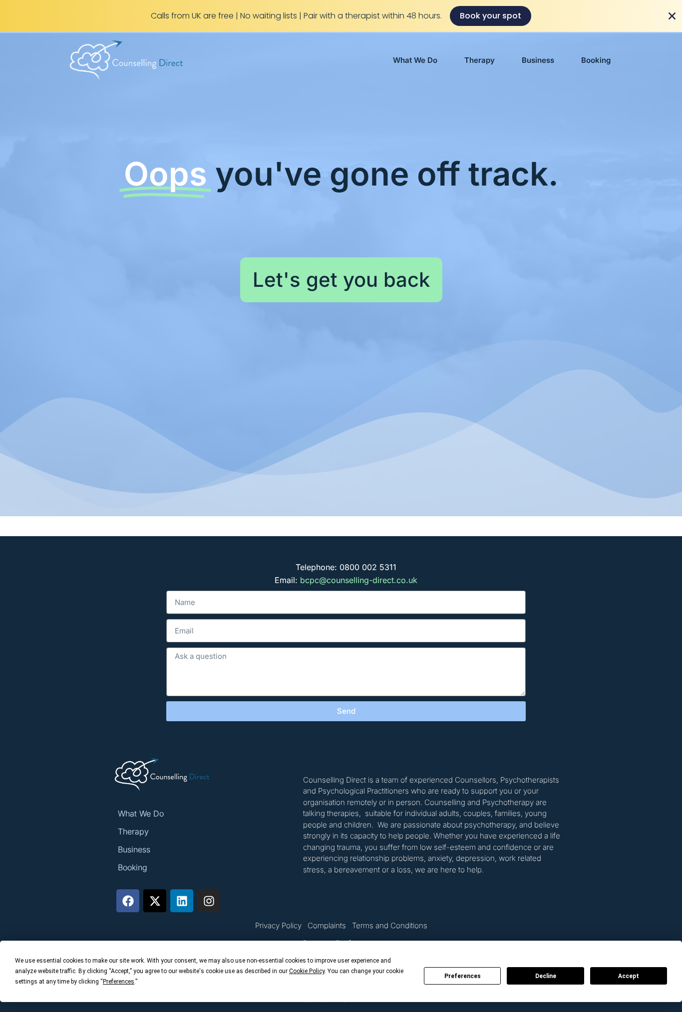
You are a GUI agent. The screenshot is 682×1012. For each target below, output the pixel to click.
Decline (545, 976)
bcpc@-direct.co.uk (358, 580)
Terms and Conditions (389, 925)
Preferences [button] (118, 981)
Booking (596, 60)
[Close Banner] (672, 16)
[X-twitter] (154, 900)
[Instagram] (208, 900)
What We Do (415, 60)
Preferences (462, 976)
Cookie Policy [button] (307, 971)
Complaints (327, 925)
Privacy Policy (278, 925)
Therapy (479, 60)
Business (538, 60)
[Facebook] (127, 900)
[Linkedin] (181, 900)
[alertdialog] (341, 16)
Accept (628, 976)
